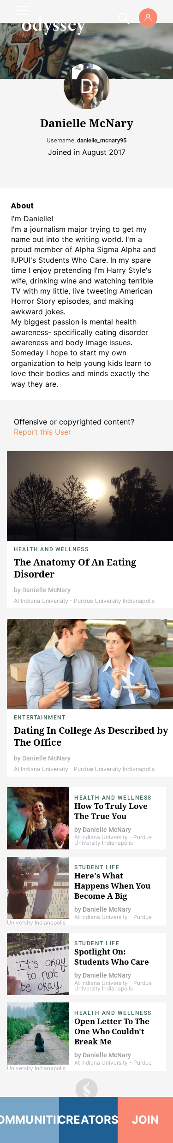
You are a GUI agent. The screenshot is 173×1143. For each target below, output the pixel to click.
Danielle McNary (46, 590)
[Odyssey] (53, 25)
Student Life (96, 867)
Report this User (42, 431)
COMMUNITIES (29, 1119)
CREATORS (88, 1119)
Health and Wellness (51, 549)
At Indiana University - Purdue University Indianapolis (84, 600)
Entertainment (40, 717)
